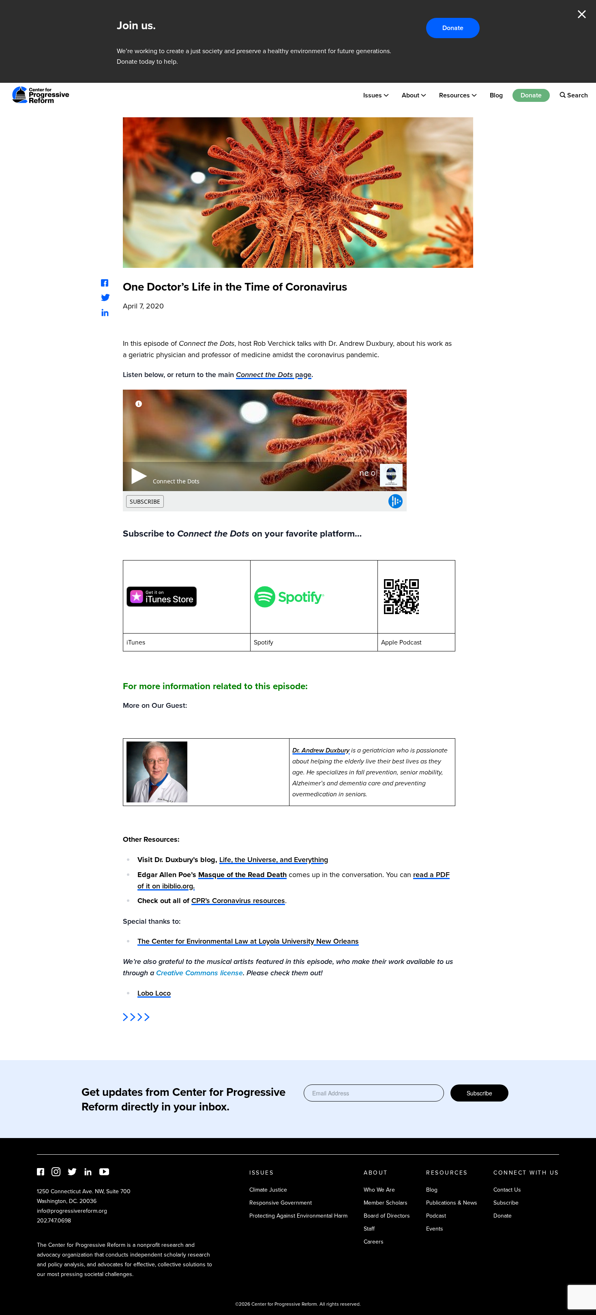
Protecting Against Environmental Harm (298, 1216)
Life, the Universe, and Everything (273, 859)
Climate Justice (268, 1190)
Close (581, 14)
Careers (374, 1241)
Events (434, 1228)
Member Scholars (385, 1203)
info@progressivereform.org (72, 1211)
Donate (452, 27)
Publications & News (451, 1203)
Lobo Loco (154, 993)
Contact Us (507, 1190)
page (273, 374)
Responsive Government (280, 1203)
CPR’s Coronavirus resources (238, 900)
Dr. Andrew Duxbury (320, 750)
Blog (496, 94)
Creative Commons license (199, 973)
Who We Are (379, 1190)
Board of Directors (387, 1216)
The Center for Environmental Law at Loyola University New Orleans (248, 941)
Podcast (436, 1216)
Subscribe (479, 1093)
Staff (369, 1228)
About (410, 94)
